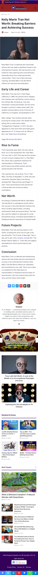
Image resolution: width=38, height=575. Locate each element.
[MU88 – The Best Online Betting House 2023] (28, 446)
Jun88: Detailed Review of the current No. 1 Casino (10, 434)
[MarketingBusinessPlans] (19, 7)
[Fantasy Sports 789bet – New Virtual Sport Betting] (10, 446)
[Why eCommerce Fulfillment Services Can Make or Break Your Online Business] (7, 520)
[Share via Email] (24, 285)
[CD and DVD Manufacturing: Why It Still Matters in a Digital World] (7, 529)
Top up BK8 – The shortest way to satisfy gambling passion (28, 434)
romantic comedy (23, 238)
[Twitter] (13, 285)
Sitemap (28, 567)
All (9, 14)
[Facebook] (9, 285)
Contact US (20, 567)
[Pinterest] (20, 285)
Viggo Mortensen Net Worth (12, 139)
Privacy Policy (11, 567)
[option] (19, 340)
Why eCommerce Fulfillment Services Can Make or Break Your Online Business (24, 519)
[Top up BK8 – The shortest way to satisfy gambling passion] (28, 425)
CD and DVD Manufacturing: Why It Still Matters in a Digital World (24, 529)
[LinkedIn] (17, 285)
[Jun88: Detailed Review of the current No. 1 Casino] (10, 425)
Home (5, 14)
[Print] (28, 285)
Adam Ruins (13, 134)
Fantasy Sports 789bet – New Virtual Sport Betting (9, 455)
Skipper (6, 32)
